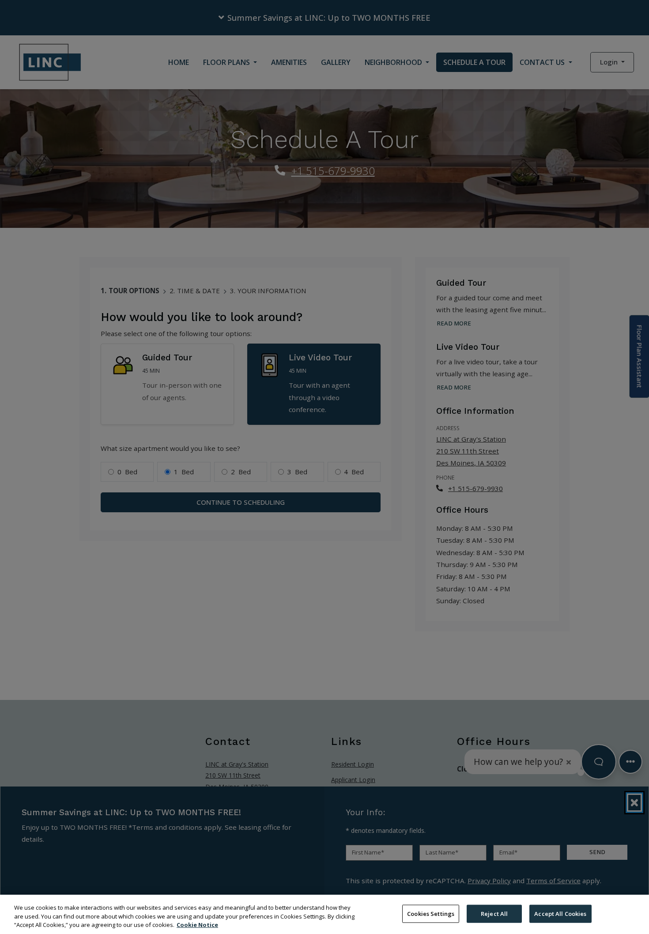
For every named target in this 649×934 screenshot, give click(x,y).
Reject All (494, 913)
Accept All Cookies (560, 913)
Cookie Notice (197, 925)
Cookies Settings (430, 913)
